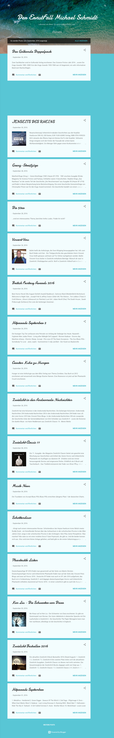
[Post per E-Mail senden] (39, 76)
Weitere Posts (49, 725)
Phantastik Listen (25, 560)
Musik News (21, 485)
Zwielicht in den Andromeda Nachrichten (42, 399)
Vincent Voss (20, 239)
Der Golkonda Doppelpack (31, 51)
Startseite (57, 32)
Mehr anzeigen (79, 75)
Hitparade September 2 (29, 322)
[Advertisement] (99, 71)
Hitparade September (27, 689)
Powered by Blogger (58, 732)
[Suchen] (105, 6)
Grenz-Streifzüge (25, 165)
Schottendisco (21, 517)
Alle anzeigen (81, 41)
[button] (84, 50)
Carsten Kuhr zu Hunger (30, 362)
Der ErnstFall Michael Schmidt (57, 17)
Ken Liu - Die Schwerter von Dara (38, 602)
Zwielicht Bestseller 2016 (30, 646)
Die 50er (18, 207)
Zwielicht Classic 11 (26, 442)
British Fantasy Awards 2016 (33, 283)
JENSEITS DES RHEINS (33, 121)
